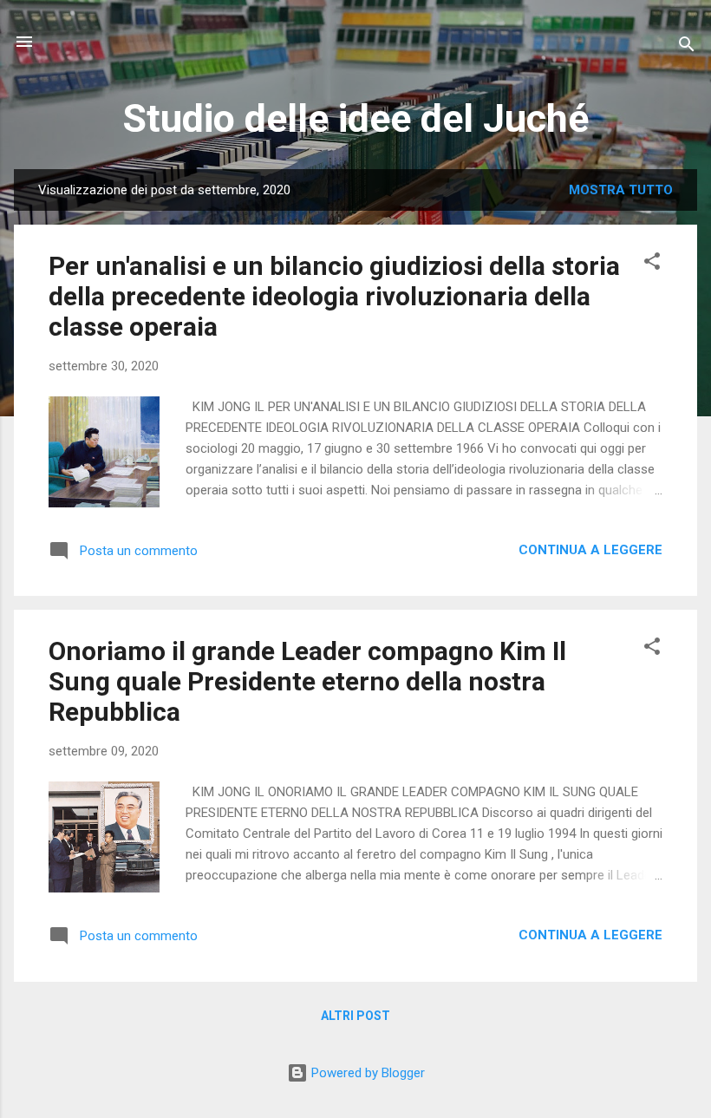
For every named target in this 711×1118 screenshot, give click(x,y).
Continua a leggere (590, 550)
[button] (652, 264)
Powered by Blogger (366, 1073)
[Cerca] (686, 47)
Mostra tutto (621, 190)
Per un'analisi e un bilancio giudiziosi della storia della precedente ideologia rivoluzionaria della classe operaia (334, 296)
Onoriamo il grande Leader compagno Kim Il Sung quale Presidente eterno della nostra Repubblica (307, 681)
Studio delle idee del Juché (355, 118)
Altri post (355, 1016)
